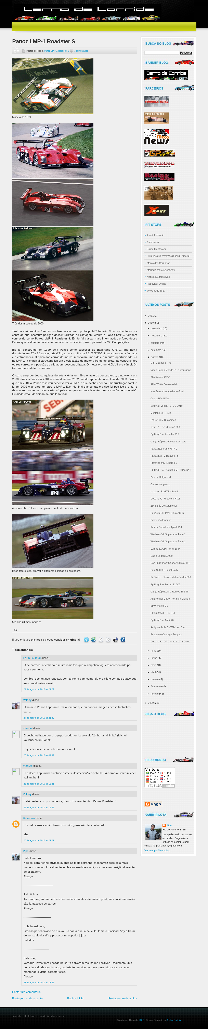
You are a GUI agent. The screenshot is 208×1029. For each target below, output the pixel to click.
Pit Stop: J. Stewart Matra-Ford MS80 (171, 577)
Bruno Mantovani (156, 249)
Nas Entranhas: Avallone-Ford (167, 391)
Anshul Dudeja (174, 1020)
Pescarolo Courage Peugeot (166, 634)
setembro (156, 350)
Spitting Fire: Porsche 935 (165, 434)
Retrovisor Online (156, 283)
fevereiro (156, 686)
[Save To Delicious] (115, 639)
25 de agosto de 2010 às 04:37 (39, 755)
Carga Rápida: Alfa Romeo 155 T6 (169, 591)
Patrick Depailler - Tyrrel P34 (166, 527)
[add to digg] (108, 639)
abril (153, 672)
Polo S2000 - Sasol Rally (164, 570)
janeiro (155, 693)
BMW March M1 (159, 605)
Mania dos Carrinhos (158, 263)
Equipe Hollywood (161, 477)
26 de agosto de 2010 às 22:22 (39, 840)
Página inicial (75, 998)
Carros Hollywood (160, 484)
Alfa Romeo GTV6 (160, 377)
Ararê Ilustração (155, 235)
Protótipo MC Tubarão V (164, 463)
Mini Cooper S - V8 (161, 362)
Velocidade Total (156, 290)
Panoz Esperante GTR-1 (164, 448)
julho (153, 650)
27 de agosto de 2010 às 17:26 (39, 982)
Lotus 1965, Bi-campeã (163, 420)
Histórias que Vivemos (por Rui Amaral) (168, 256)
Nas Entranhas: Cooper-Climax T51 (170, 563)
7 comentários (81, 51)
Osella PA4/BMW (160, 398)
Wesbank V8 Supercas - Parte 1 (168, 541)
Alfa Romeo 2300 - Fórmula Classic (170, 598)
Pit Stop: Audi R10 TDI (163, 613)
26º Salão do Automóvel (164, 505)
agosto (154, 357)
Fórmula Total (32, 657)
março (154, 679)
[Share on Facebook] (123, 639)
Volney (27, 699)
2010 (151, 322)
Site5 (141, 1020)
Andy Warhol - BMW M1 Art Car (168, 627)
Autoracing (153, 242)
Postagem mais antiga (122, 998)
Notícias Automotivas (158, 277)
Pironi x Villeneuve (161, 520)
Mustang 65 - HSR (161, 413)
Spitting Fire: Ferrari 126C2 (165, 584)
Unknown (29, 818)
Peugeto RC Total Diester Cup (167, 513)
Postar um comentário (26, 991)
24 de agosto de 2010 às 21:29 (39, 689)
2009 (151, 702)
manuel (27, 728)
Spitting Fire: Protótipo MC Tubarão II (171, 470)
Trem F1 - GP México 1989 (165, 427)
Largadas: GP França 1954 (165, 548)
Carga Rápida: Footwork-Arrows (168, 441)
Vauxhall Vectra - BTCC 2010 (167, 405)
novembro (156, 335)
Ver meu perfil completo (157, 850)
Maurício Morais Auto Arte (161, 270)
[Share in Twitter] (86, 639)
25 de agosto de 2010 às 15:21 (39, 784)
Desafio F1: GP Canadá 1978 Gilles (170, 641)
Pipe (26, 851)
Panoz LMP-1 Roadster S (43, 41)
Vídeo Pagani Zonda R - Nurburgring (171, 370)
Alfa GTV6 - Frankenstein (164, 384)
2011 (151, 315)
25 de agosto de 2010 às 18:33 (39, 807)
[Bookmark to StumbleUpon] (93, 639)
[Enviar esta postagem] (14, 629)
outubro (155, 343)
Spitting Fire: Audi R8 (162, 620)
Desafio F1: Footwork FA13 (165, 498)
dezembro (156, 328)
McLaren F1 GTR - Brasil (164, 491)
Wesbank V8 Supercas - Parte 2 (168, 534)
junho (154, 658)
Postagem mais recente (27, 998)
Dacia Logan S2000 (162, 555)
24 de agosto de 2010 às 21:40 (39, 718)
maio (153, 665)
